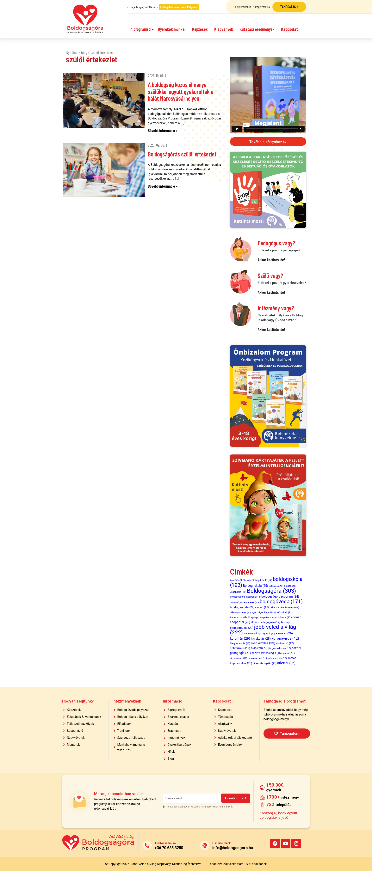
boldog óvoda (242, 607)
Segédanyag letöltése (142, 7)
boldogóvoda (281, 601)
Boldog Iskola (255, 585)
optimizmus (240, 648)
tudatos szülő (277, 658)
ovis (257, 648)
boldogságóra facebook (245, 596)
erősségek (284, 612)
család (262, 607)
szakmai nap (257, 658)
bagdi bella (263, 580)
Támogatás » (289, 6)
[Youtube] (285, 843)
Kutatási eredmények (257, 29)
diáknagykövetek (240, 612)
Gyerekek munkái (172, 29)
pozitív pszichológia (266, 653)
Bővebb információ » (163, 130)
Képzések (200, 29)
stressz (288, 653)
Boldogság (276, 585)
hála (286, 617)
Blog (84, 53)
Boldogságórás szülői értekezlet (182, 154)
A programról (140, 29)
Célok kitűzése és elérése (284, 607)
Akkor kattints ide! (271, 259)
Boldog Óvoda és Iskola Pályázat (179, 7)
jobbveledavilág (254, 633)
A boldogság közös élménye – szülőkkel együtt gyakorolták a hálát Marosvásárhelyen (181, 91)
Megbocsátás (240, 643)
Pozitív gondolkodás (277, 648)
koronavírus (285, 638)
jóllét (270, 633)
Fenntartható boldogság (246, 617)
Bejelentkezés (243, 7)
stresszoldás (238, 658)
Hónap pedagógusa (265, 622)
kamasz (284, 633)
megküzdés (263, 643)
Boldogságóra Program (85, 19)
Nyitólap (72, 53)
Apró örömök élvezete (242, 580)
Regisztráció (262, 7)
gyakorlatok (271, 617)
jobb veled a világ (263, 629)
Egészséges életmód (264, 612)
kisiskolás (261, 638)
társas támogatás (264, 663)
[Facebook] (275, 843)
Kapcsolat (289, 29)
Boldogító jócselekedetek (244, 602)
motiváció (285, 643)
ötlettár (286, 663)
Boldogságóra (271, 590)
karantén (240, 638)
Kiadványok (223, 29)
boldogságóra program (280, 596)
